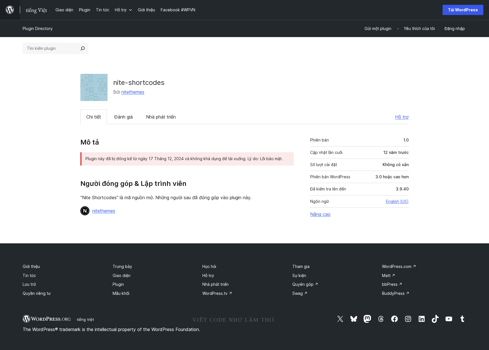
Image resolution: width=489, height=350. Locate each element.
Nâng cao (320, 214)
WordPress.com (399, 266)
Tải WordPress (463, 9)
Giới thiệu (31, 266)
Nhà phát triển (161, 117)
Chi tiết (93, 117)
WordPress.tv (217, 293)
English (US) (397, 201)
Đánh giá (123, 117)
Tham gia (301, 266)
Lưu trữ (29, 284)
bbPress (392, 284)
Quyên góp (305, 284)
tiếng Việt (85, 319)
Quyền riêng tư (37, 293)
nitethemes (132, 92)
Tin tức (29, 275)
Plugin (118, 284)
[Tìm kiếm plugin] (82, 48)
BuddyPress (395, 293)
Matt (388, 275)
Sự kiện (299, 275)
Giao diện (121, 275)
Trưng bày (122, 266)
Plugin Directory (38, 28)
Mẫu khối (121, 293)
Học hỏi (209, 266)
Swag (300, 293)
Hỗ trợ (402, 117)
